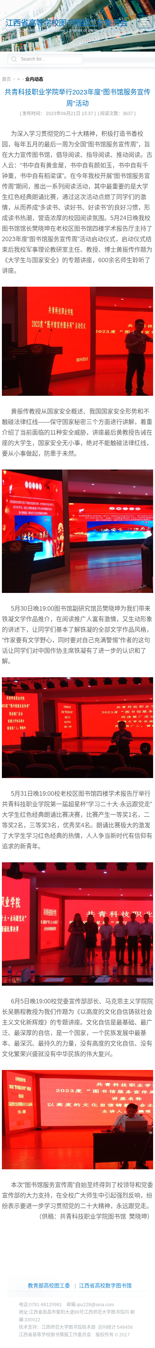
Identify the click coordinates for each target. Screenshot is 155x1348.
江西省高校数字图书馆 (105, 1286)
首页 (6, 79)
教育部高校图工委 (49, 1286)
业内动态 (34, 79)
